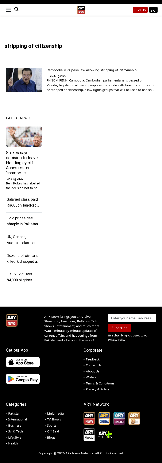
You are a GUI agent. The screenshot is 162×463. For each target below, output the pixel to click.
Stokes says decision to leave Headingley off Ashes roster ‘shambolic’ (22, 162)
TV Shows (54, 419)
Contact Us (93, 365)
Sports (51, 425)
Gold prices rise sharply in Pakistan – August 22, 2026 (22, 224)
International (17, 419)
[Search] (16, 10)
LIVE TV (140, 10)
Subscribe (119, 328)
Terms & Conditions (100, 383)
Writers (91, 377)
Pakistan (14, 413)
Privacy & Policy (97, 389)
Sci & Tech (15, 431)
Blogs (51, 437)
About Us (92, 371)
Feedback (93, 359)
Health (13, 443)
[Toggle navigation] (8, 10)
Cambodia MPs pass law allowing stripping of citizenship (91, 70)
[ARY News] (81, 8)
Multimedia (55, 413)
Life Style (14, 437)
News (18, 118)
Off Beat (53, 431)
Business (14, 425)
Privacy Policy (116, 340)
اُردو (153, 10)
